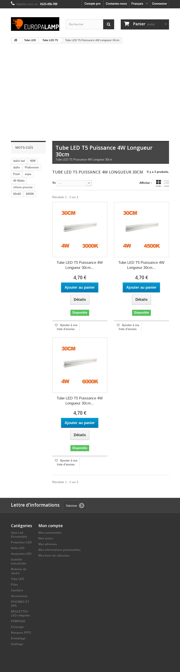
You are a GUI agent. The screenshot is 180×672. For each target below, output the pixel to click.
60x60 (17, 194)
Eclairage (17, 627)
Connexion (159, 3)
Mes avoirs (45, 538)
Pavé (16, 174)
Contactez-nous (116, 3)
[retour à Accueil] (15, 40)
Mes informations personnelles (59, 550)
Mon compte (50, 525)
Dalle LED (17, 548)
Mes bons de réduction (54, 555)
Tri (54, 183)
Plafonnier (32, 167)
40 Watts (19, 180)
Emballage (18, 638)
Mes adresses (47, 544)
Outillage (17, 644)
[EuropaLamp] (35, 24)
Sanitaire (17, 590)
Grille (158, 186)
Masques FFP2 (21, 632)
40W (33, 160)
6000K (30, 194)
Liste (166, 186)
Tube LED (17, 579)
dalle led (19, 160)
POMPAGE (18, 621)
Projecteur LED (21, 542)
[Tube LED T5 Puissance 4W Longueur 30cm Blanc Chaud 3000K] (79, 229)
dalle (16, 167)
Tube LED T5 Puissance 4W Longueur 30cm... (80, 265)
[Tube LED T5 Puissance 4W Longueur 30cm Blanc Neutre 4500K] (141, 229)
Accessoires (19, 596)
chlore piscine (22, 187)
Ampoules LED (21, 554)
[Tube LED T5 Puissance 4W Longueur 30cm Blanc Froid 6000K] (79, 365)
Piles (14, 584)
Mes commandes (49, 532)
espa (28, 174)
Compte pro (93, 3)
